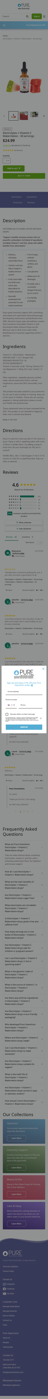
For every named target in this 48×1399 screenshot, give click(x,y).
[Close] (43, 669)
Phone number (11, 700)
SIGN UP (24, 727)
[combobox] (11, 705)
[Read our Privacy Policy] (40, 718)
